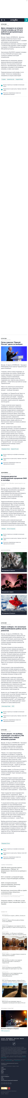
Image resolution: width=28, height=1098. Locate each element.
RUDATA (2, 1079)
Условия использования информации (8, 1091)
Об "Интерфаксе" (9, 1038)
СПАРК (2, 1067)
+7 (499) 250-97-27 (17, 1060)
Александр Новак (6, 241)
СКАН (2, 1077)
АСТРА (2, 1073)
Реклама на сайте (4, 1039)
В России (4, 24)
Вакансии (22, 1038)
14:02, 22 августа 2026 (6, 731)
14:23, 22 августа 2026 (6, 624)
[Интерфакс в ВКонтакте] (6, 1083)
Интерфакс (14, 20)
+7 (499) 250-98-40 (8, 1060)
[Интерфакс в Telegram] (4, 1083)
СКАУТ (2, 1070)
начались (17, 179)
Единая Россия (14, 449)
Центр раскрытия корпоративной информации (9, 1080)
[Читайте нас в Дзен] (2, 1083)
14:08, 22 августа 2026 (6, 104)
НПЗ (13, 241)
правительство (10, 79)
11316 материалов (5, 1031)
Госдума (4, 79)
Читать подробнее (12, 145)
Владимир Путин (6, 449)
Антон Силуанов (11, 528)
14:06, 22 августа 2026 (6, 474)
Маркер (2, 1071)
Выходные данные (5, 1092)
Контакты (3, 1038)
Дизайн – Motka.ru (4, 1093)
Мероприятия (12, 1039)
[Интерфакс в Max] (11, 1083)
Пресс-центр (16, 1038)
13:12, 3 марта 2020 (5, 25)
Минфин (4, 528)
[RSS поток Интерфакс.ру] (8, 1083)
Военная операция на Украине (10, 1028)
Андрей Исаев (19, 79)
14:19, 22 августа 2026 (5, 339)
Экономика (4, 103)
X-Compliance (3, 1069)
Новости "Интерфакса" (5, 1076)
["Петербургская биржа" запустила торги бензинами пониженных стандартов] (8, 140)
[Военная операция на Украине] (14, 1026)
